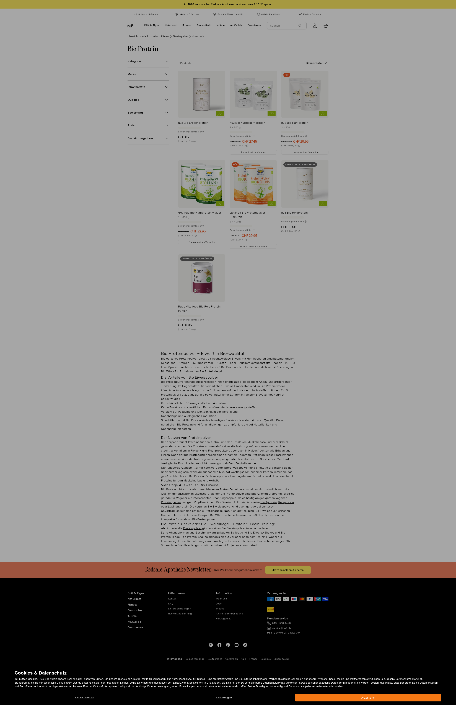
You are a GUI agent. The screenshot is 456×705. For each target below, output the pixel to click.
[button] (229, 348)
